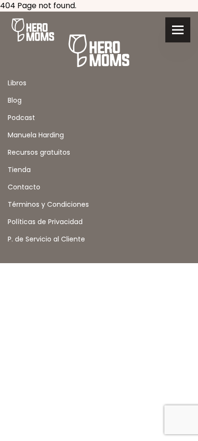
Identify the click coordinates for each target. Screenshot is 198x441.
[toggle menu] (177, 29)
